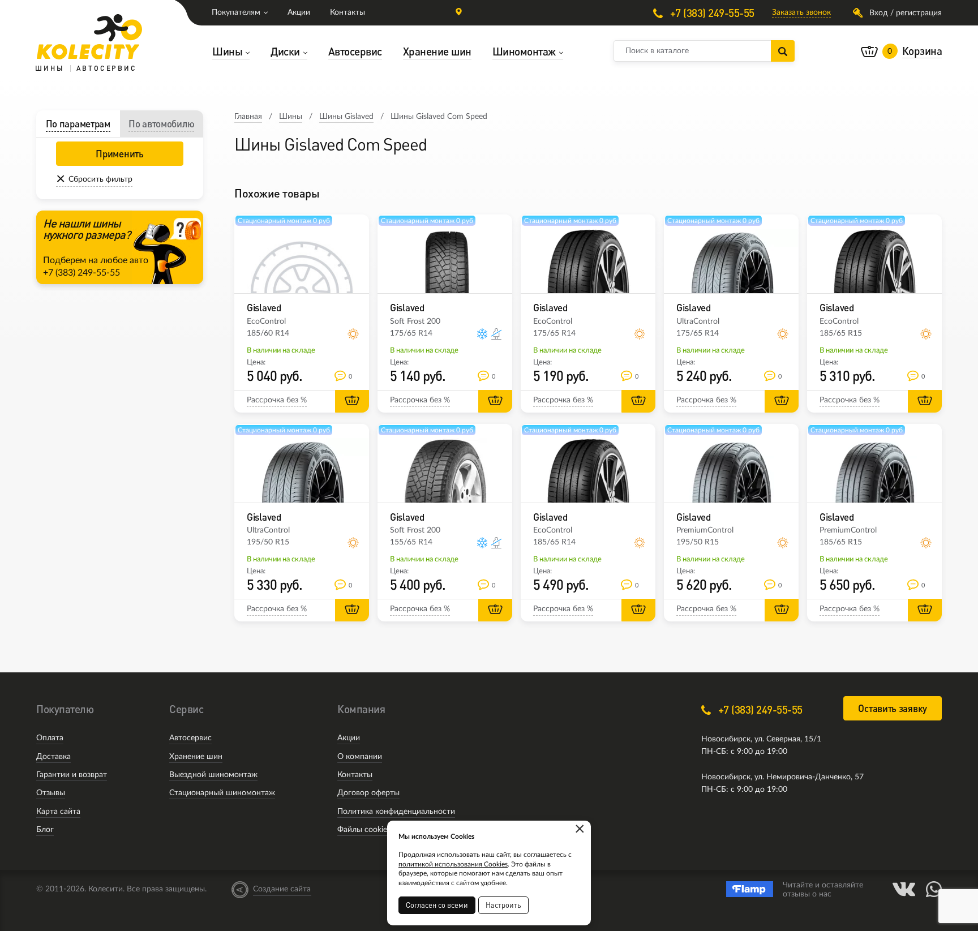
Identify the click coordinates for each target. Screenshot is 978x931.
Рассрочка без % (277, 400)
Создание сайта (282, 889)
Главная (248, 117)
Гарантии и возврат (71, 775)
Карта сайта (58, 812)
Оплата (49, 738)
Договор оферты (368, 793)
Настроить (503, 904)
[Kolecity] (89, 36)
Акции (299, 12)
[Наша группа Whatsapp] (934, 889)
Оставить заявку (892, 708)
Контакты (347, 12)
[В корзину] (352, 401)
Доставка (53, 757)
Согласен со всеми (437, 904)
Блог (45, 830)
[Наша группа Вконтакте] (904, 889)
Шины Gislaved (346, 117)
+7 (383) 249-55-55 (710, 12)
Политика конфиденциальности (396, 812)
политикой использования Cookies (453, 864)
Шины (290, 117)
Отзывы (50, 793)
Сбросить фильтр (100, 179)
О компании (359, 757)
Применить (119, 154)
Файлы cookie (362, 830)
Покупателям (236, 12)
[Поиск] (783, 51)
